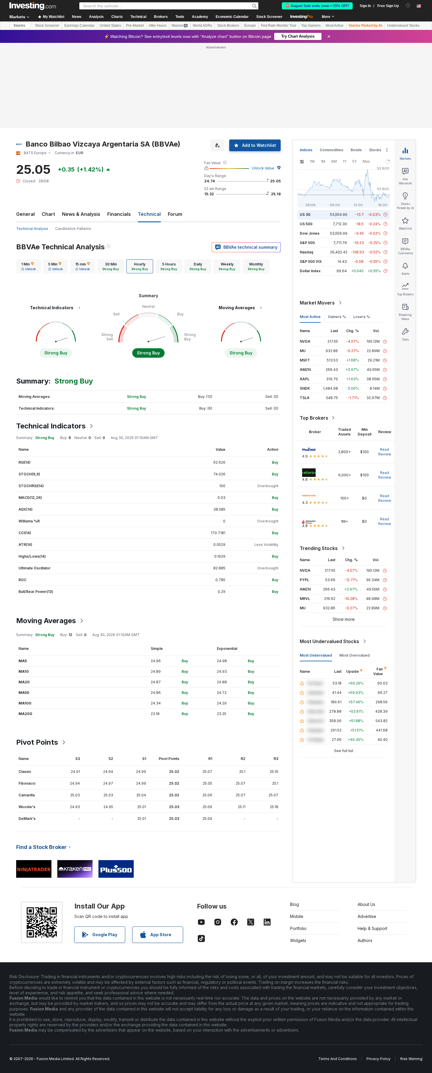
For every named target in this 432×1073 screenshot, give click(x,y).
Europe (250, 25)
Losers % (361, 316)
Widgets (298, 940)
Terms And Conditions (337, 1059)
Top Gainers (311, 25)
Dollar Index (310, 271)
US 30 (305, 214)
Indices (306, 150)
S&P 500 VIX (311, 261)
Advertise (367, 916)
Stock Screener (269, 17)
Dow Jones (309, 233)
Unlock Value (263, 168)
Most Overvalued (354, 655)
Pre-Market (135, 25)
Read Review (384, 451)
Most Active (335, 25)
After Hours (158, 25)
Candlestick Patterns (73, 228)
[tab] (28, 266)
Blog (294, 904)
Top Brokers (314, 418)
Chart (48, 214)
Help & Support (372, 928)
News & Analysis (81, 214)
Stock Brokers (228, 25)
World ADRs (202, 25)
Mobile (296, 916)
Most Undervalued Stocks (329, 641)
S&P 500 (307, 242)
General (25, 214)
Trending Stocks (319, 548)
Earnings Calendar (79, 25)
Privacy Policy (378, 1059)
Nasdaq (306, 252)
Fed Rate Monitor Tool (278, 25)
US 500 (306, 224)
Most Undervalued (316, 655)
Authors (365, 940)
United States (110, 25)
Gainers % (337, 316)
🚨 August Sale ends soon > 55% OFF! (317, 6)
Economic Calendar (232, 17)
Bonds (356, 150)
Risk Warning (411, 1059)
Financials (119, 214)
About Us (366, 904)
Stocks (19, 25)
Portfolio (298, 928)
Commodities (331, 150)
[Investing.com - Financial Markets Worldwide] (32, 6)
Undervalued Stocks (403, 25)
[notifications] (408, 5)
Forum (175, 214)
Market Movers (317, 303)
